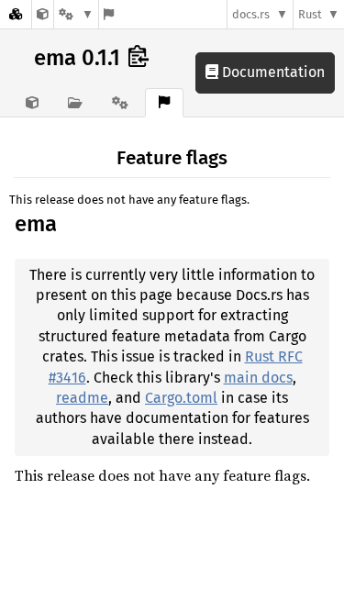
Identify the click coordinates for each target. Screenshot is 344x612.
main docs (258, 377)
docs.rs (251, 14)
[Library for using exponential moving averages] (42, 14)
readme (82, 397)
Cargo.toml (181, 397)
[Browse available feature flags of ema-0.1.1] (108, 14)
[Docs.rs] (15, 14)
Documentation (271, 72)
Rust (310, 14)
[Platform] (76, 14)
